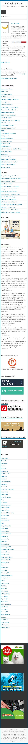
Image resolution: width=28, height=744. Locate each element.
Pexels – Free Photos (7, 138)
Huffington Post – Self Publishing (10, 120)
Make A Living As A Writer (8, 128)
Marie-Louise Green (6, 557)
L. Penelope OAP (6, 547)
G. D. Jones (4, 502)
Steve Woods (4, 607)
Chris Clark (4, 484)
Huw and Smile (15, 23)
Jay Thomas (4, 536)
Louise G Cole (5, 554)
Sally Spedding (5, 593)
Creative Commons (6, 104)
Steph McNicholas (6, 604)
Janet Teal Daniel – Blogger (8, 197)
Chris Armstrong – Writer (8, 181)
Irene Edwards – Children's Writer (10, 194)
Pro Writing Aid (5, 144)
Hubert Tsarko (5, 515)
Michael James (5, 562)
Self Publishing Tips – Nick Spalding (11, 149)
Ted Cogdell (4, 612)
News (2, 565)
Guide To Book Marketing (8, 115)
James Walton (5, 531)
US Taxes (3, 617)
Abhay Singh (4, 458)
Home (3, 733)
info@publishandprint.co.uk (9, 78)
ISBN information (6, 123)
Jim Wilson (4, 541)
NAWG (3, 131)
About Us (3, 461)
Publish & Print (14, 3)
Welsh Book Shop (6, 157)
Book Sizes (4, 476)
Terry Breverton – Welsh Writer (10, 210)
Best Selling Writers (6, 94)
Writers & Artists (5, 167)
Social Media (4, 601)
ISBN (2, 523)
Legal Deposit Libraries (7, 549)
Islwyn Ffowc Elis (6, 526)
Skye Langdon (5, 599)
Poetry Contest (5, 578)
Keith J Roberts (5, 544)
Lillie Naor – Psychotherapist (9, 202)
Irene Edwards (5, 520)
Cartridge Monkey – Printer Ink (10, 99)
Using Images (5, 622)
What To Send (5, 625)
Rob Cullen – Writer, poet (8, 207)
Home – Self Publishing (7, 513)
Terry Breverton (5, 614)
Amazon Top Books (6, 89)
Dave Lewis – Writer (6, 184)
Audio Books (4, 91)
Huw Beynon (4, 518)
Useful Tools (4, 620)
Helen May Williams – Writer (9, 191)
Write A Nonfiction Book (8, 164)
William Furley (5, 627)
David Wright (4, 494)
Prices (3, 580)
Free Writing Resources (7, 112)
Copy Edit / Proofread (7, 489)
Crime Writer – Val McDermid (9, 107)
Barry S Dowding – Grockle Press (10, 176)
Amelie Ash (4, 463)
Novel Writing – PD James (8, 133)
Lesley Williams (5, 552)
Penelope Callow (6, 573)
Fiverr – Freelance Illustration (9, 110)
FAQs (2, 500)
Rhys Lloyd (4, 588)
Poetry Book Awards (6, 141)
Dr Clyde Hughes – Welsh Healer (10, 186)
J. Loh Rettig (4, 528)
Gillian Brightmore (6, 505)
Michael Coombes (6, 560)
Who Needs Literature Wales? (9, 162)
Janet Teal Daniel (5, 534)
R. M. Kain (4, 586)
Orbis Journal (5, 136)
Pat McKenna (4, 567)
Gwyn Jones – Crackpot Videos (9, 189)
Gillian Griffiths (5, 507)
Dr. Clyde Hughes (6, 497)
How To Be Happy (6, 117)
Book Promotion (5, 474)
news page (22, 74)
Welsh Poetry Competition (8, 159)
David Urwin (4, 492)
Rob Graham (4, 591)
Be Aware (3, 468)
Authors (3, 466)
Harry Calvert (5, 510)
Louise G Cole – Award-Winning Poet (11, 204)
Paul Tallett (4, 570)
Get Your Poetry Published (20, 740)
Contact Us (4, 487)
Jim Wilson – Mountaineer (8, 199)
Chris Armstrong (5, 481)
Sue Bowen (4, 609)
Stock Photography (6, 151)
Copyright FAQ (5, 102)
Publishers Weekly (6, 146)
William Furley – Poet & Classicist (10, 212)
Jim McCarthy (5, 539)
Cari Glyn (3, 479)
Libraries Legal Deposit (7, 125)
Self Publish (4, 596)
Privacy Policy (5, 583)
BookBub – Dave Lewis (7, 97)
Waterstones (4, 154)
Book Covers (4, 471)
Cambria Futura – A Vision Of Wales (11, 178)
